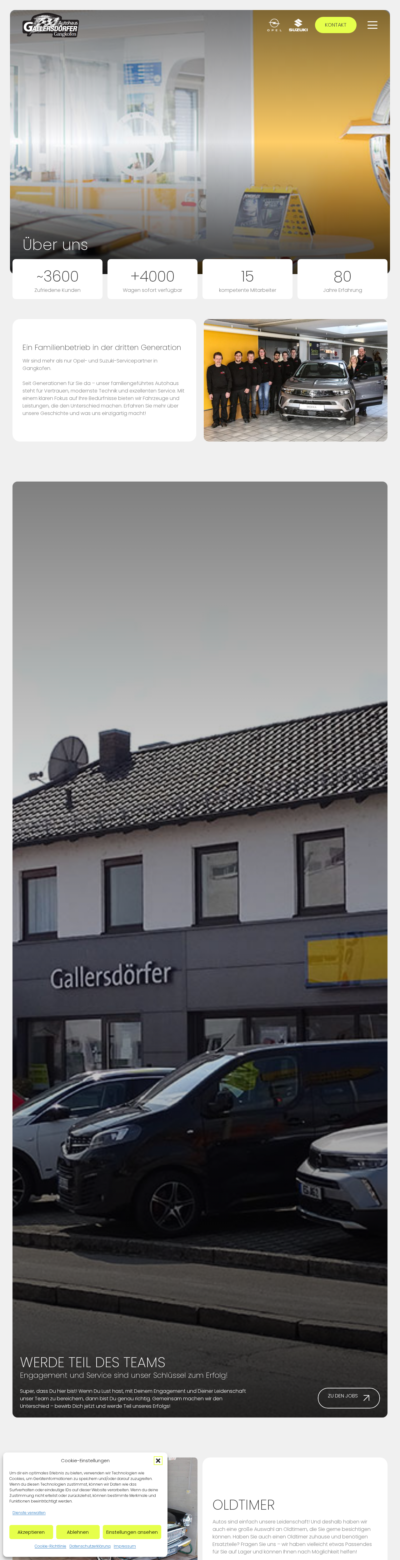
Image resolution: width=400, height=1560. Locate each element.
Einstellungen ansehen (132, 1532)
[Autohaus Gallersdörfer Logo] (50, 25)
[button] (158, 1461)
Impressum (125, 1546)
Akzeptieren (31, 1532)
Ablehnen (78, 1532)
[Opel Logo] (274, 25)
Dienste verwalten (29, 1512)
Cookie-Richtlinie (50, 1546)
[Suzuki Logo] (298, 25)
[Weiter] (189, 1519)
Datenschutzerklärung (90, 1546)
